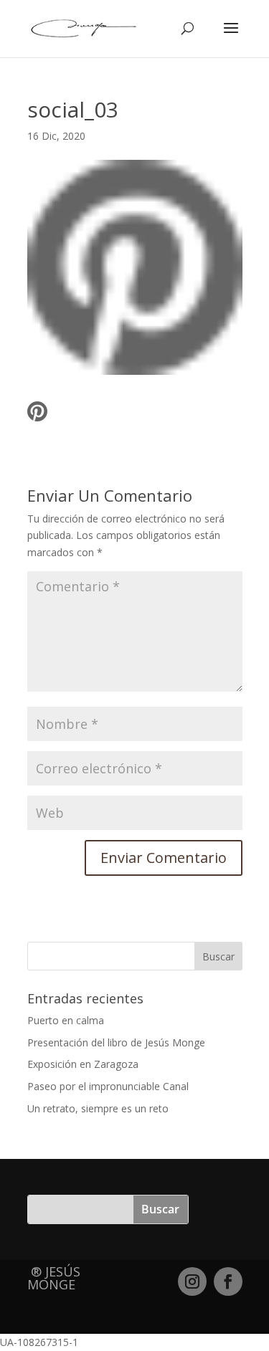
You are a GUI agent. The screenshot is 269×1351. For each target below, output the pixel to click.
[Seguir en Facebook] (228, 1281)
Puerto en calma (65, 1020)
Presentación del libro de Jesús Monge (116, 1042)
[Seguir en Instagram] (192, 1281)
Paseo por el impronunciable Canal (108, 1086)
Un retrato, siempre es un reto (98, 1108)
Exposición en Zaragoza (82, 1064)
